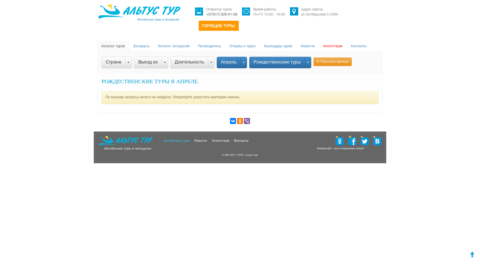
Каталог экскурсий (174, 46)
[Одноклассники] (240, 121)
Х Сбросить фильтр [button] (332, 61)
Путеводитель (209, 46)
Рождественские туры (277, 62)
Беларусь (142, 46)
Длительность (189, 62)
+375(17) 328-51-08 (221, 14)
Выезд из (148, 62)
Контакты (358, 46)
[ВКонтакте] (233, 121)
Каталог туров (113, 46)
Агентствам (332, 46)
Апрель (228, 62)
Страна (113, 62)
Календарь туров (278, 46)
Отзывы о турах (243, 46)
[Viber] (247, 121)
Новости (308, 46)
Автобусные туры (176, 140)
